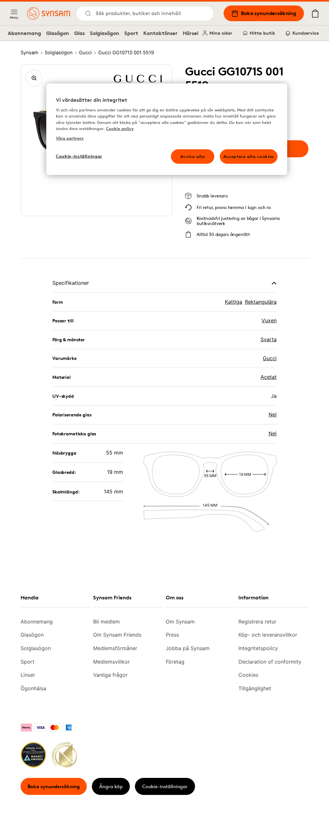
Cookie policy (120, 128)
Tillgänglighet (254, 688)
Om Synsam (180, 621)
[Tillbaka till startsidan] (48, 13)
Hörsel (190, 33)
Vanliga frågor (110, 675)
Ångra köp (111, 786)
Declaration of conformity (269, 661)
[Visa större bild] (34, 78)
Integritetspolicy (258, 648)
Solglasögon (104, 33)
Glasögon (57, 33)
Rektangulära (261, 302)
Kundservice (305, 33)
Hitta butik (262, 33)
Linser (28, 675)
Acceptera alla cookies (248, 156)
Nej (273, 414)
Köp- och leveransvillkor (267, 634)
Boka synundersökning (268, 13)
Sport (131, 33)
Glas (79, 33)
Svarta (269, 339)
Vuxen (269, 320)
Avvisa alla (192, 156)
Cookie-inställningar (165, 786)
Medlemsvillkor (111, 661)
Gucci (270, 358)
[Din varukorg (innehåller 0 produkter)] (315, 13)
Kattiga (233, 302)
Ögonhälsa (33, 688)
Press (172, 634)
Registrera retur (257, 621)
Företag (175, 661)
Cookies (248, 675)
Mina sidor (220, 33)
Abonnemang (24, 33)
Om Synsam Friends (117, 634)
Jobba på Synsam (187, 648)
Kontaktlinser (160, 33)
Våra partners (70, 138)
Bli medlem (106, 621)
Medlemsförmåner (115, 648)
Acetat (269, 377)
